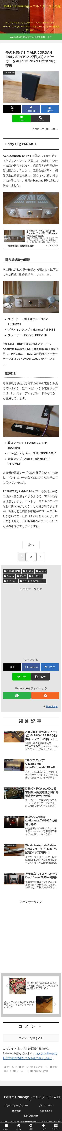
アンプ (23, 576)
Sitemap (16, 1110)
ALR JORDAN (13, 571)
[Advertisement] (31, 622)
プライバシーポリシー (16, 1105)
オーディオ (36, 576)
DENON (29, 571)
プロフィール (46, 1105)
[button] (40, 118)
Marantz (42, 571)
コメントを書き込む (31, 1038)
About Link (46, 1110)
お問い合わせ (31, 1115)
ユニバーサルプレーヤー (34, 581)
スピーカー (12, 581)
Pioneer (10, 576)
